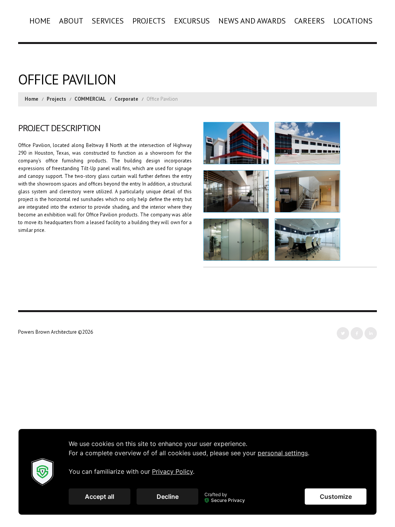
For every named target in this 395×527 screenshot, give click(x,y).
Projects (148, 21)
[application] (197, 472)
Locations (353, 21)
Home (40, 21)
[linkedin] (371, 333)
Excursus (192, 21)
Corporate (126, 99)
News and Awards (252, 21)
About (71, 21)
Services (108, 21)
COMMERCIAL (90, 99)
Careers (309, 21)
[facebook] (357, 333)
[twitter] (343, 333)
